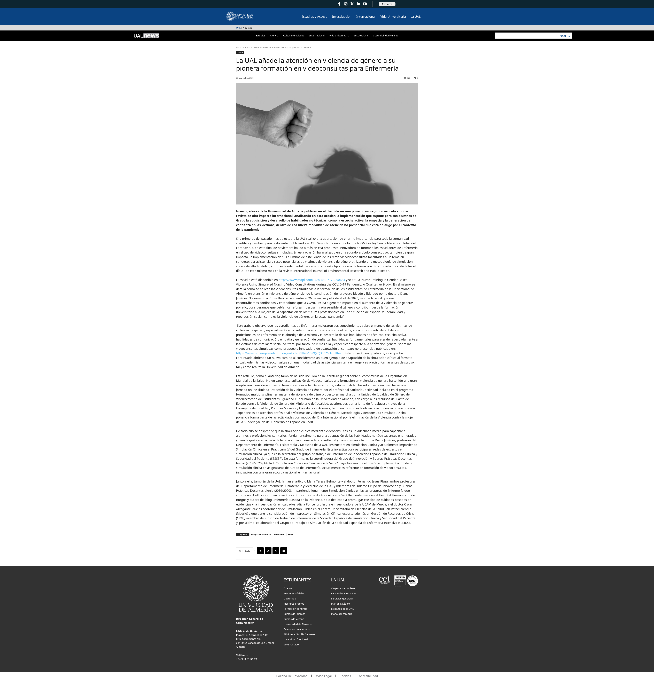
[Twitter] (352, 4)
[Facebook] (339, 4)
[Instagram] (345, 4)
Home (290, 534)
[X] (268, 550)
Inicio (238, 47)
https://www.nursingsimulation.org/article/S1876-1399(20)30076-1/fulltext (289, 353)
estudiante (279, 534)
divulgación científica (261, 534)
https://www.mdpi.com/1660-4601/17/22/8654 (312, 280)
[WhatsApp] (275, 550)
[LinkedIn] (358, 4)
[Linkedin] (283, 550)
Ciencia (246, 47)
